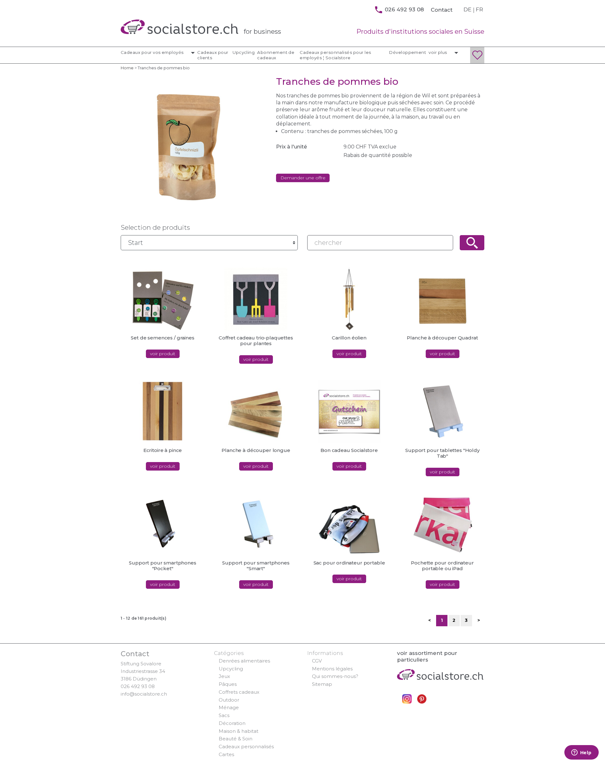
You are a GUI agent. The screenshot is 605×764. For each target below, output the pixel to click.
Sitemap (322, 684)
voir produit (162, 353)
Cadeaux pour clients (212, 55)
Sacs (224, 715)
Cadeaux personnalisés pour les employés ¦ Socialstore (335, 55)
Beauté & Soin (235, 739)
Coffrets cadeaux (239, 692)
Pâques (228, 684)
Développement (407, 52)
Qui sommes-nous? (335, 676)
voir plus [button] (438, 52)
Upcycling (244, 52)
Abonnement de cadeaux (275, 55)
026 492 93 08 (138, 686)
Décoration (232, 723)
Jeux (224, 676)
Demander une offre (303, 178)
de (467, 9)
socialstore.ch (179, 27)
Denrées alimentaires (244, 661)
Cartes (226, 754)
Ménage (229, 707)
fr (479, 9)
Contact (441, 10)
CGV (317, 661)
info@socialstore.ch (144, 694)
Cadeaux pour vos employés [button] (153, 52)
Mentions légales (332, 669)
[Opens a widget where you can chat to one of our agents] (581, 753)
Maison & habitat (238, 731)
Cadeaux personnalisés (246, 747)
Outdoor (229, 700)
